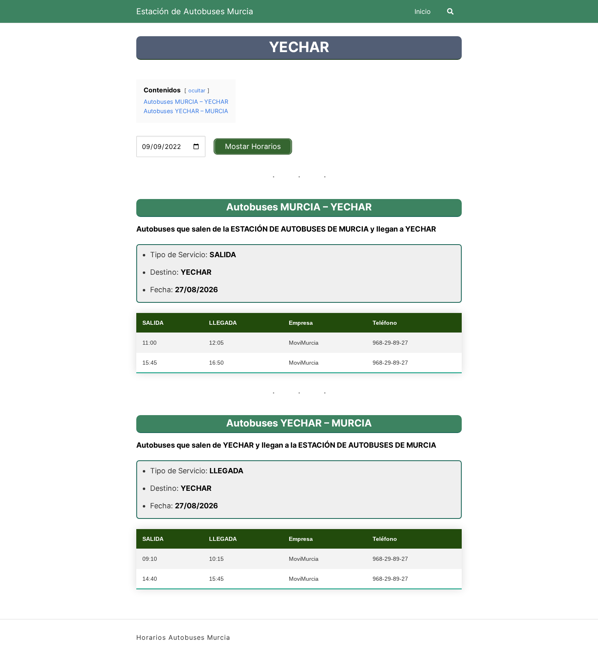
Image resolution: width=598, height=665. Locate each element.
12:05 (216, 342)
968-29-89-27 (390, 342)
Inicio (423, 11)
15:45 (149, 362)
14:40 (149, 578)
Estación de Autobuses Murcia (194, 11)
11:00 (149, 342)
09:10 (149, 559)
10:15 (216, 559)
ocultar (196, 91)
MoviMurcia (304, 342)
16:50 (216, 362)
